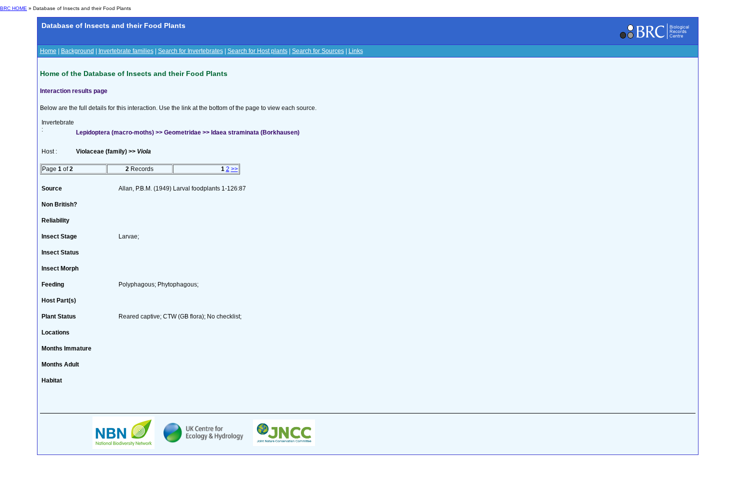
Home (48, 51)
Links (355, 51)
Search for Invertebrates (190, 51)
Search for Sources (318, 51)
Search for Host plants (258, 51)
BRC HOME (13, 8)
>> (234, 169)
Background (77, 51)
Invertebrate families (126, 51)
